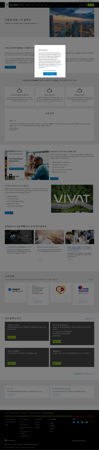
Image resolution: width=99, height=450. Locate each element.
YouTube (87, 422)
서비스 (32, 5)
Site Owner (37, 427)
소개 (46, 5)
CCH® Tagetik (23, 413)
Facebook (74, 422)
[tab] (11, 121)
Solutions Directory (14, 413)
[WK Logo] (10, 440)
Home (6, 413)
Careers (37, 422)
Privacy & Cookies (17, 444)
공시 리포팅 (15, 55)
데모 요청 (91, 5)
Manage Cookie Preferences (50, 70)
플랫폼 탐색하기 (89, 318)
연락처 (51, 423)
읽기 (39, 259)
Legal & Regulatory (24, 436)
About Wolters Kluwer (10, 419)
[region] (49, 61)
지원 (51, 431)
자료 (42, 5)
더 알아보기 (10, 337)
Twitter (78, 422)
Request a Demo (54, 178)
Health (21, 422)
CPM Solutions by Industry (35, 413)
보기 (69, 259)
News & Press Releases (10, 422)
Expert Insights (38, 419)
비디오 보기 (11, 178)
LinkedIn (82, 422)
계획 (85, 53)
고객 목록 (90, 279)
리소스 (91, 226)
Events (6, 424)
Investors (37, 424)
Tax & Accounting (24, 424)
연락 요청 (55, 394)
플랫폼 (22, 5)
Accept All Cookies (50, 73)
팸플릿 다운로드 (10, 67)
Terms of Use (8, 444)
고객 (37, 5)
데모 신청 (10, 394)
